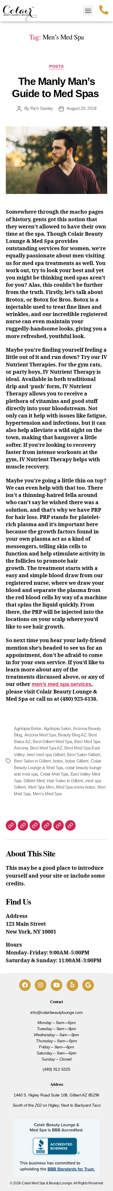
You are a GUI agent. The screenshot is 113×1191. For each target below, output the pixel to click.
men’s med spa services (61, 684)
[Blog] (35, 825)
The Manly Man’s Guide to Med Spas (56, 87)
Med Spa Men (41, 787)
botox (58, 760)
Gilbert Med (34, 780)
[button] (88, 11)
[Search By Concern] (23, 825)
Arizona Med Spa (40, 734)
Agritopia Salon (57, 728)
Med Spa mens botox (75, 787)
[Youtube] (56, 985)
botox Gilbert (76, 760)
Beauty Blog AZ (72, 734)
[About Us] (46, 825)
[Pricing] (58, 825)
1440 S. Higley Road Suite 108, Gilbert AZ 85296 (56, 1095)
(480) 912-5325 (56, 1069)
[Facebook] (25, 985)
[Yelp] (72, 985)
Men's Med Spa (47, 793)
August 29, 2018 (81, 108)
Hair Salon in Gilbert (65, 780)
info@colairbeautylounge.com (56, 1012)
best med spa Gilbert (46, 754)
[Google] (88, 985)
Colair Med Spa (54, 773)
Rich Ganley (41, 108)
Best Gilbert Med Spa (52, 741)
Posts (56, 66)
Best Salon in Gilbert (32, 760)
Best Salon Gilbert (83, 754)
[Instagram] (40, 985)
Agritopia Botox (27, 728)
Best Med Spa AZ (46, 747)
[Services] (11, 825)
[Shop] (70, 825)
